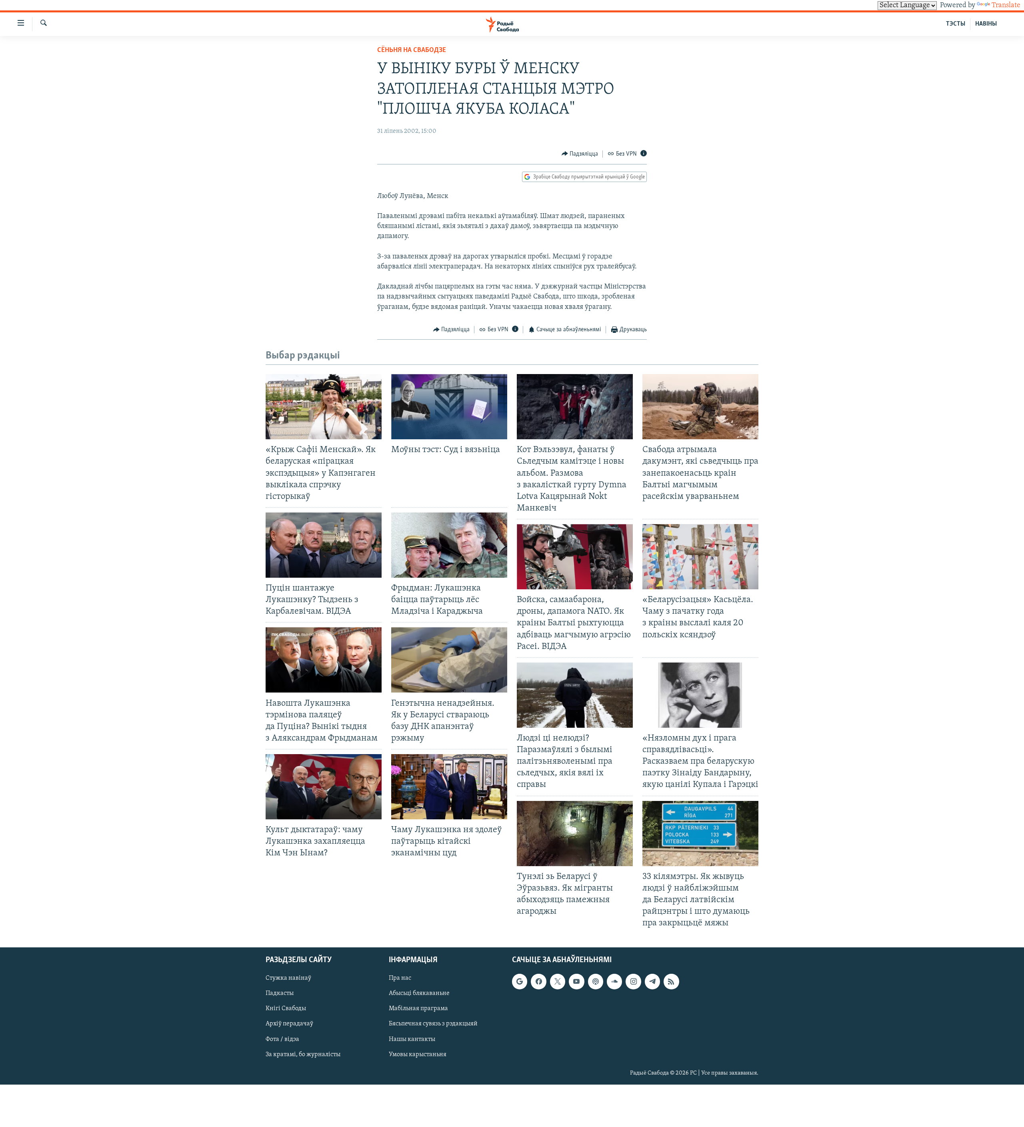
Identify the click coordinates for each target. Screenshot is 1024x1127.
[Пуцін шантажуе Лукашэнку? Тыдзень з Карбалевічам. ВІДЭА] (324, 545)
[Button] (580, 154)
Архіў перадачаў (289, 1024)
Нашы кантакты (412, 1039)
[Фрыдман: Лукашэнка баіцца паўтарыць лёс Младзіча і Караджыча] (449, 545)
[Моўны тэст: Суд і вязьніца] (449, 406)
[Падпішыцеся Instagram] (633, 981)
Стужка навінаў (288, 978)
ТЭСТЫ (955, 24)
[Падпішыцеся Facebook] (538, 981)
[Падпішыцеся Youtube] (576, 981)
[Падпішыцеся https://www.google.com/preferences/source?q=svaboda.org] (519, 981)
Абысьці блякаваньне (419, 994)
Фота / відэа (282, 1039)
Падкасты (280, 994)
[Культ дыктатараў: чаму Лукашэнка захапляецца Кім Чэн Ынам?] (324, 786)
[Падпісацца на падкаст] (595, 981)
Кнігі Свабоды (286, 1009)
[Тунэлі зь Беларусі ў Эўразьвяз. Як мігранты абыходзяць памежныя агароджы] (575, 833)
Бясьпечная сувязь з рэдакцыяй (433, 1024)
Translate (1006, 5)
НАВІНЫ (986, 24)
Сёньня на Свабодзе (411, 50)
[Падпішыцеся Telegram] (652, 981)
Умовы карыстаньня (417, 1054)
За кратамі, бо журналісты (303, 1054)
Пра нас (400, 978)
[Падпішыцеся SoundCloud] (614, 981)
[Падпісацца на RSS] (671, 981)
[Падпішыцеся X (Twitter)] (557, 981)
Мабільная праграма (418, 1009)
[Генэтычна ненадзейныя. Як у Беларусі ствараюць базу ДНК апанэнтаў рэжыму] (449, 660)
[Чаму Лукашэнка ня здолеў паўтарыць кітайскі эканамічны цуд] (449, 786)
